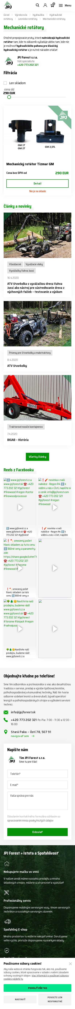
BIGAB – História (18, 440)
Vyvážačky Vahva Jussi (21, 271)
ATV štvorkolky (17, 366)
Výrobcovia (21, 15)
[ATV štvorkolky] (37, 323)
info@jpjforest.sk (23, 712)
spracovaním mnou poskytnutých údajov (30, 820)
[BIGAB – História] (37, 397)
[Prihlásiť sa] (45, 5)
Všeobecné (15, 264)
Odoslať (37, 832)
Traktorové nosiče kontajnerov (26, 427)
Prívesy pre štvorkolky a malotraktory (30, 353)
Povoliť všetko (37, 988)
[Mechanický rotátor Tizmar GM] (37, 132)
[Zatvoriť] (70, 964)
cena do (9, 92)
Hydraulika (38, 15)
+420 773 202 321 (27, 65)
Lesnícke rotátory (28, 19)
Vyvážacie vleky (34, 264)
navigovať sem (20, 736)
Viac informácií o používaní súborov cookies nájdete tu (36, 977)
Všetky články (37, 456)
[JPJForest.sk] (8, 5)
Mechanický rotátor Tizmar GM (30, 164)
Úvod (6, 15)
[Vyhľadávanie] (37, 5)
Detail (37, 183)
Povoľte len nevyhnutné (55, 999)
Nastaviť (20, 999)
